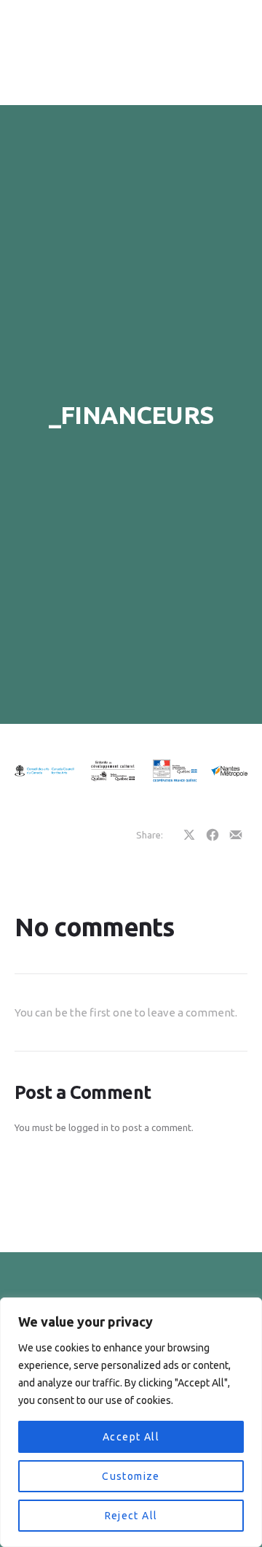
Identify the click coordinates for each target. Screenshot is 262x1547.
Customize (131, 1476)
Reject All (131, 1515)
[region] (131, 1422)
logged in (88, 1127)
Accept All (131, 1437)
